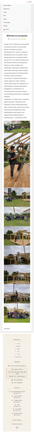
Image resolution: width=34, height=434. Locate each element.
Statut (5, 19)
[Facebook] (17, 427)
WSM (18, 349)
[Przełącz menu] (27, 29)
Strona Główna (7, 5)
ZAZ (18, 354)
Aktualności (6, 8)
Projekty (18, 346)
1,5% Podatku (6, 22)
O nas (18, 343)
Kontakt (5, 26)
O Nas (5, 12)
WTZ (4, 15)
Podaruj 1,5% (18, 356)
